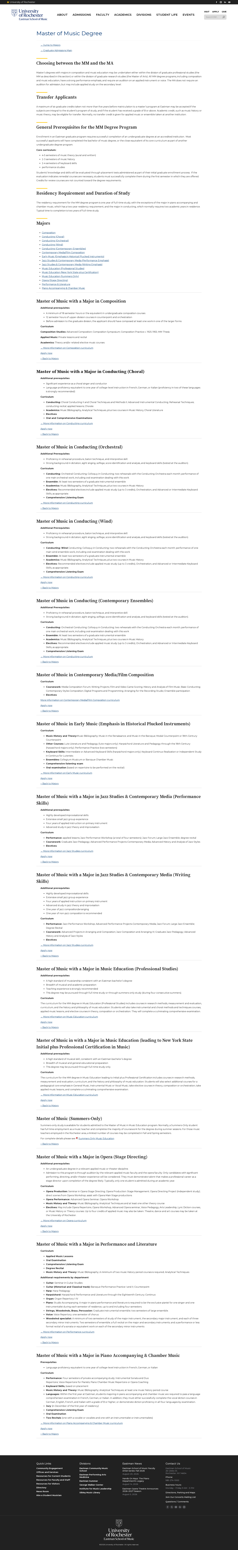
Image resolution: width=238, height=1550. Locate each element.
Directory (41, 1487)
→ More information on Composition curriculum (66, 348)
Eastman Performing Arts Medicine (92, 1475)
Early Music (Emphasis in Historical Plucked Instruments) (73, 256)
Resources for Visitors (48, 1484)
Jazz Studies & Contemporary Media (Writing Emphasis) (72, 264)
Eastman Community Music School (93, 1469)
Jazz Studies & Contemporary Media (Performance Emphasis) (75, 260)
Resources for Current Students (53, 1476)
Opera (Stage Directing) (55, 280)
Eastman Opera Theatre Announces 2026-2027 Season (140, 1489)
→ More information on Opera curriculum (63, 1220)
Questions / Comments (177, 1501)
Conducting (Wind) (52, 244)
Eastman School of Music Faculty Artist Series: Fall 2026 (138, 1469)
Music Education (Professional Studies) (63, 268)
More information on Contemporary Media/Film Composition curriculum (80, 700)
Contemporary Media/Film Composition (63, 252)
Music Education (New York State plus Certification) (70, 272)
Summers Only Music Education (96, 1138)
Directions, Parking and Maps (180, 1492)
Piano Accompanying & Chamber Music (63, 288)
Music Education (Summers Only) (60, 276)
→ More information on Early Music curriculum (66, 773)
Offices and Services (47, 1472)
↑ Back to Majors (49, 358)
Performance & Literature (56, 284)
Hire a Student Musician (49, 1495)
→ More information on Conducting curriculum (66, 423)
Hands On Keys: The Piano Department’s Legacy (135, 1479)
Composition (49, 232)
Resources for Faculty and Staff (53, 1480)
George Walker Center (91, 1485)
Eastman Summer (88, 1481)
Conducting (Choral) (53, 236)
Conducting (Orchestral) (55, 240)
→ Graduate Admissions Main (56, 50)
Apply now (46, 353)
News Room (42, 1491)
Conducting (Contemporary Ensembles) (64, 248)
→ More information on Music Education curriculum (69, 1016)
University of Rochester (22, 2)
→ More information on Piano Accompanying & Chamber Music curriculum (81, 1423)
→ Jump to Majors (50, 45)
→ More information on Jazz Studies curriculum (66, 851)
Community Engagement (49, 1468)
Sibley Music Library (89, 1492)
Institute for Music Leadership (95, 1488)
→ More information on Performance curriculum (67, 1332)
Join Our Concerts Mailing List (181, 1497)
